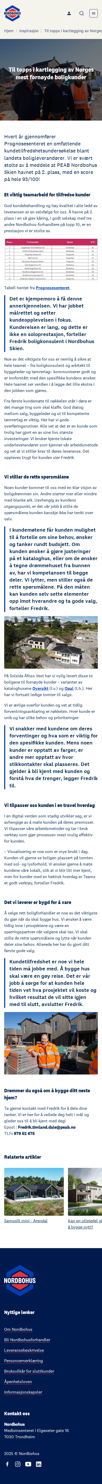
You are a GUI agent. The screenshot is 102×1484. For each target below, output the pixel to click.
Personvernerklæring (23, 1360)
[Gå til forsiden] (12, 13)
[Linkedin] (39, 1464)
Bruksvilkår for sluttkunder (29, 1371)
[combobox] (82, 13)
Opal (69, 688)
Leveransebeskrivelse (24, 1350)
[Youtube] (28, 1464)
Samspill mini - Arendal (26, 1221)
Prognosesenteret (52, 288)
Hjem (9, 30)
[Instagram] (18, 1464)
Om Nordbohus (18, 1329)
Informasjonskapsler (23, 1392)
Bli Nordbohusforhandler (27, 1340)
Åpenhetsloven (18, 1381)
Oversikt (40, 688)
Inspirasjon (28, 31)
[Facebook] (7, 1464)
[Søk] (82, 13)
